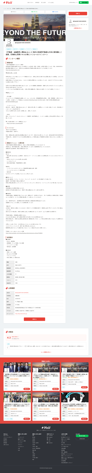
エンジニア (20, 442)
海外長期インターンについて (67, 453)
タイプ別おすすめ (64, 446)
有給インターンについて (66, 444)
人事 (19, 448)
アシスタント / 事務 (22, 440)
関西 (33, 452)
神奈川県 (34, 450)
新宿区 (33, 440)
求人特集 (63, 442)
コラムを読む (51, 2)
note (49, 440)
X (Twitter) (50, 435)
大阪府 (33, 453)
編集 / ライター (21, 439)
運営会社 (5, 440)
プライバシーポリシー (8, 437)
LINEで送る (35, 11)
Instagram (50, 437)
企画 (19, 450)
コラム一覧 (63, 435)
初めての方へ (31, 2)
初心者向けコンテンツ (65, 437)
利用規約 (5, 439)
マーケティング (21, 437)
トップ (5, 8)
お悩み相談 (63, 448)
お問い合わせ (6, 444)
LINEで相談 (84, 2)
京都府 (33, 455)
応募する (34, 319)
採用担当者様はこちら (73, 2)
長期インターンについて (66, 455)
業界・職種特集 (64, 452)
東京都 (33, 437)
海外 (33, 459)
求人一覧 (9, 8)
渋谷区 (33, 439)
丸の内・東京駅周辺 (36, 448)
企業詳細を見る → (78, 28)
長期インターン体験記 (65, 439)
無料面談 (37, 2)
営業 (19, 435)
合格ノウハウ (63, 440)
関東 (33, 435)
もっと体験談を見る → (46, 352)
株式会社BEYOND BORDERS (22, 42)
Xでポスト (14, 11)
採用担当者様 (82, 438)
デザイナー (20, 444)
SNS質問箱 (63, 460)
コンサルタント (21, 446)
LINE (49, 439)
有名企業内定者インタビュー (67, 462)
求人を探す (43, 2)
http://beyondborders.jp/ (21, 313)
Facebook (56, 11)
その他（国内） (35, 457)
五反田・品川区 (35, 442)
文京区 (33, 444)
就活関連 (63, 450)
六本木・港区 (35, 446)
